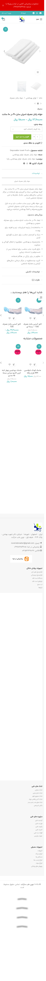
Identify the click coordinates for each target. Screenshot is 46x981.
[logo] (22, 966)
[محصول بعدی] (34, 103)
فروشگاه (23, 13)
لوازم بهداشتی (31, 98)
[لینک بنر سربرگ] (22, 5)
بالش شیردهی (38, 838)
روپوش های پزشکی (36, 899)
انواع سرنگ (39, 887)
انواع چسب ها (38, 893)
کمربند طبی (39, 862)
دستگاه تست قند (37, 611)
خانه (40, 98)
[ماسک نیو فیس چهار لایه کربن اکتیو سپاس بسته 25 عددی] (11, 436)
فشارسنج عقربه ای (37, 605)
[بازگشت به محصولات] (37, 103)
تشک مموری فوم (37, 829)
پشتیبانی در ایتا (18, 592)
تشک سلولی (38, 823)
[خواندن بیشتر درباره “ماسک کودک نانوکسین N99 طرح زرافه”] (35, 526)
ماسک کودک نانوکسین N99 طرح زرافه (32, 533)
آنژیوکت (40, 883)
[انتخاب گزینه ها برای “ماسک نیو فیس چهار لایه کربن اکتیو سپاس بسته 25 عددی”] (14, 526)
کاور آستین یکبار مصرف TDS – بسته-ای (32, 325)
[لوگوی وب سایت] (22, 19)
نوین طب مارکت (27, 917)
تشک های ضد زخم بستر (35, 835)
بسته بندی (38, 124)
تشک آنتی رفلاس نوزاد (35, 832)
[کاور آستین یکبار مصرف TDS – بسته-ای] (32, 309)
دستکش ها (39, 890)
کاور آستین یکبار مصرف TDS (12, 325)
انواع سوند (39, 896)
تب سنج (39, 617)
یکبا (8, 159)
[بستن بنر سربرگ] (3, 5)
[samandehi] (22, 974)
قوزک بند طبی (38, 866)
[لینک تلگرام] (33, 13)
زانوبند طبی (39, 859)
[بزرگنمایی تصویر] (37, 72)
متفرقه (39, 109)
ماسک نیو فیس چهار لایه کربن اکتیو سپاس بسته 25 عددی (11, 534)
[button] (39, 51)
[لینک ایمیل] (40, 13)
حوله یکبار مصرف (16, 98)
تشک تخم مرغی (37, 826)
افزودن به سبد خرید (22, 137)
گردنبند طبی (38, 853)
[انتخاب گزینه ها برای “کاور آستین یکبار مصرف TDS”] (14, 318)
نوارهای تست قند (37, 614)
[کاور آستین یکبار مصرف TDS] (11, 309)
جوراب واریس (38, 869)
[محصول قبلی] (40, 103)
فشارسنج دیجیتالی (36, 608)
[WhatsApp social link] (37, 13)
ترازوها (40, 620)
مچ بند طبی (38, 856)
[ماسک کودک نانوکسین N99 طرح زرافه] (32, 436)
